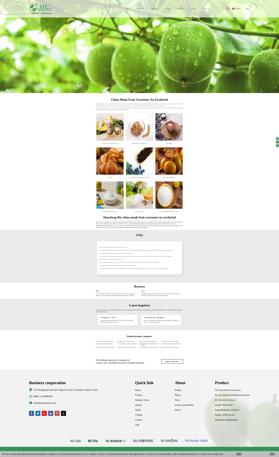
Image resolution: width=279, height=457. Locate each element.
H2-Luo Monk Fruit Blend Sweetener (169, 211)
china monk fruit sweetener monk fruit (149, 347)
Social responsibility (184, 405)
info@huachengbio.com (44, 403)
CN (247, 9)
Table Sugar (169, 143)
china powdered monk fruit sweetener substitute (149, 344)
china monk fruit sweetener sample (171, 341)
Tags (137, 424)
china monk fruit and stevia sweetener (127, 347)
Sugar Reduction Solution (227, 410)
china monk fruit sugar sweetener (126, 341)
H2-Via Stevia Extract (225, 400)
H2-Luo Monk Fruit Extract (110, 211)
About (138, 410)
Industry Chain (154, 8)
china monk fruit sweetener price (148, 341)
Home (127, 8)
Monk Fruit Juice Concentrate (110, 143)
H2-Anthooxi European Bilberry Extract (139, 177)
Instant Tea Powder (224, 405)
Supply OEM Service (225, 414)
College (193, 8)
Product (138, 395)
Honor (178, 395)
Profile (178, 390)
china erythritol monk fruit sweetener (105, 347)
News (177, 400)
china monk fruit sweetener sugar (105, 343)
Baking (110, 177)
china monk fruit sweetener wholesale (127, 343)
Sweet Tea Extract (139, 211)
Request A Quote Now (172, 361)
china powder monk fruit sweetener (171, 347)
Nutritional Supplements (169, 177)
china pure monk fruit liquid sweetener (171, 343)
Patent (178, 410)
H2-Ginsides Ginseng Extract (139, 143)
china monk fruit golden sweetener (105, 341)
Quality (168, 8)
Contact (138, 419)
